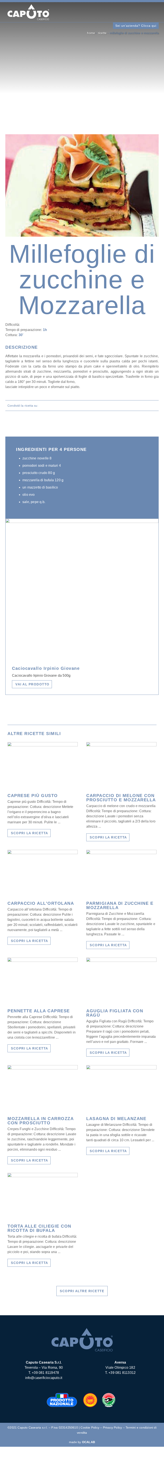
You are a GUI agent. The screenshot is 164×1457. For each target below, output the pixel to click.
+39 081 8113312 (122, 1372)
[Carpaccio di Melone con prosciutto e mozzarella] (121, 765)
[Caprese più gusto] (42, 765)
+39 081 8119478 (45, 1372)
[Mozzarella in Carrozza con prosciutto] (42, 1088)
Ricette (102, 33)
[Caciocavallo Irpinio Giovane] (82, 522)
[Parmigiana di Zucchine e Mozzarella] (121, 873)
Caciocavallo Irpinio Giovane (46, 668)
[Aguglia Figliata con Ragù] (121, 981)
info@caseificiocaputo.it (43, 1378)
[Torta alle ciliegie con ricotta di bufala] (42, 1196)
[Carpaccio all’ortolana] (42, 873)
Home (91, 33)
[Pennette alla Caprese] (42, 981)
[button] (105, 12)
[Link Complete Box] (42, 791)
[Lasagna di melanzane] (121, 1088)
